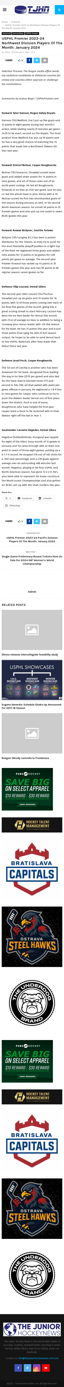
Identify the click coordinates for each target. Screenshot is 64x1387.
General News (18, 34)
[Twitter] (27, 1368)
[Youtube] (46, 1368)
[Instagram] (36, 1368)
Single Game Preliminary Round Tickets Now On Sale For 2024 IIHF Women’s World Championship (32, 560)
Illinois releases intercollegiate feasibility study (30, 654)
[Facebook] (18, 1368)
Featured (6, 34)
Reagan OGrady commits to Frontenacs (25, 758)
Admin (7, 52)
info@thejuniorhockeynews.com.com (38, 1358)
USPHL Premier (32, 34)
